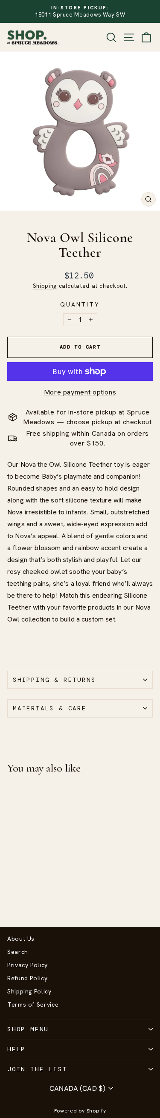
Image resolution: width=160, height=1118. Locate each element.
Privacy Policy (27, 965)
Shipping (45, 285)
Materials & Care (50, 708)
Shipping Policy (29, 991)
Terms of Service (32, 1004)
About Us (21, 938)
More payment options (80, 392)
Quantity (79, 304)
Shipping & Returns (54, 680)
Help (16, 1049)
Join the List (37, 1069)
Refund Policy (27, 978)
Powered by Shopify (80, 1110)
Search (17, 952)
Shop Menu (28, 1029)
